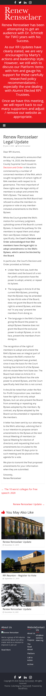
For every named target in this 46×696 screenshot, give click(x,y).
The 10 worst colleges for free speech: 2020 (19, 491)
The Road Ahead (30, 647)
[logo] (10, 632)
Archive (30, 664)
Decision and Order (13, 167)
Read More (6, 650)
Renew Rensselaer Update (29, 504)
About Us (31, 633)
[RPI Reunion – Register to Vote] (23, 551)
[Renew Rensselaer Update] (23, 518)
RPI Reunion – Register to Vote (19, 575)
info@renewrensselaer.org (39, 637)
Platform (31, 653)
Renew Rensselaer (23, 146)
